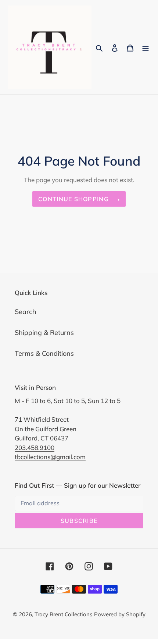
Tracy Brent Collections (63, 614)
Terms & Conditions (44, 353)
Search (25, 311)
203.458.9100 (34, 447)
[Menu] (145, 47)
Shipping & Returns (44, 332)
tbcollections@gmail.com (50, 457)
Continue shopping (73, 199)
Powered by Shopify (120, 614)
